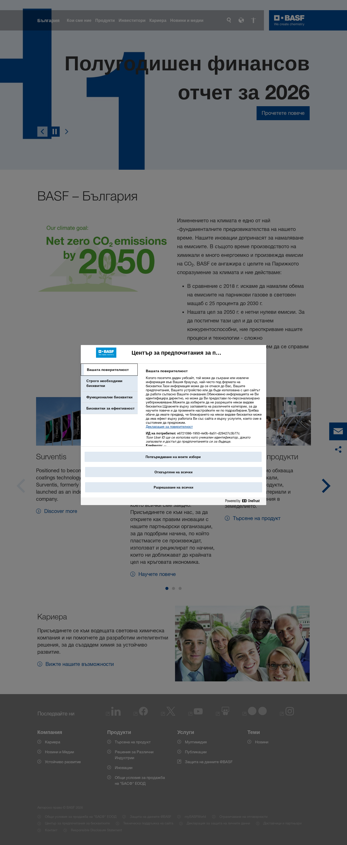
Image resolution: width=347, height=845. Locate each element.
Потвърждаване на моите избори (173, 457)
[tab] (109, 369)
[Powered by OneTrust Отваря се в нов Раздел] (244, 502)
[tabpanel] (203, 411)
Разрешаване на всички (174, 487)
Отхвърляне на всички (173, 472)
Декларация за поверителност (169, 427)
